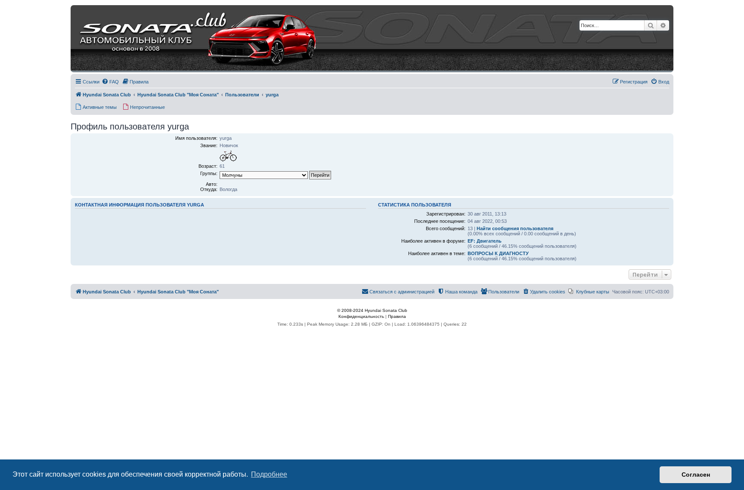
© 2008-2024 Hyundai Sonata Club (372, 310)
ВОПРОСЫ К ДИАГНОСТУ (498, 253)
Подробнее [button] (269, 474)
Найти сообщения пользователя (515, 228)
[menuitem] (110, 82)
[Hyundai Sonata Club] (187, 38)
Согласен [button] (696, 474)
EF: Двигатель (485, 240)
